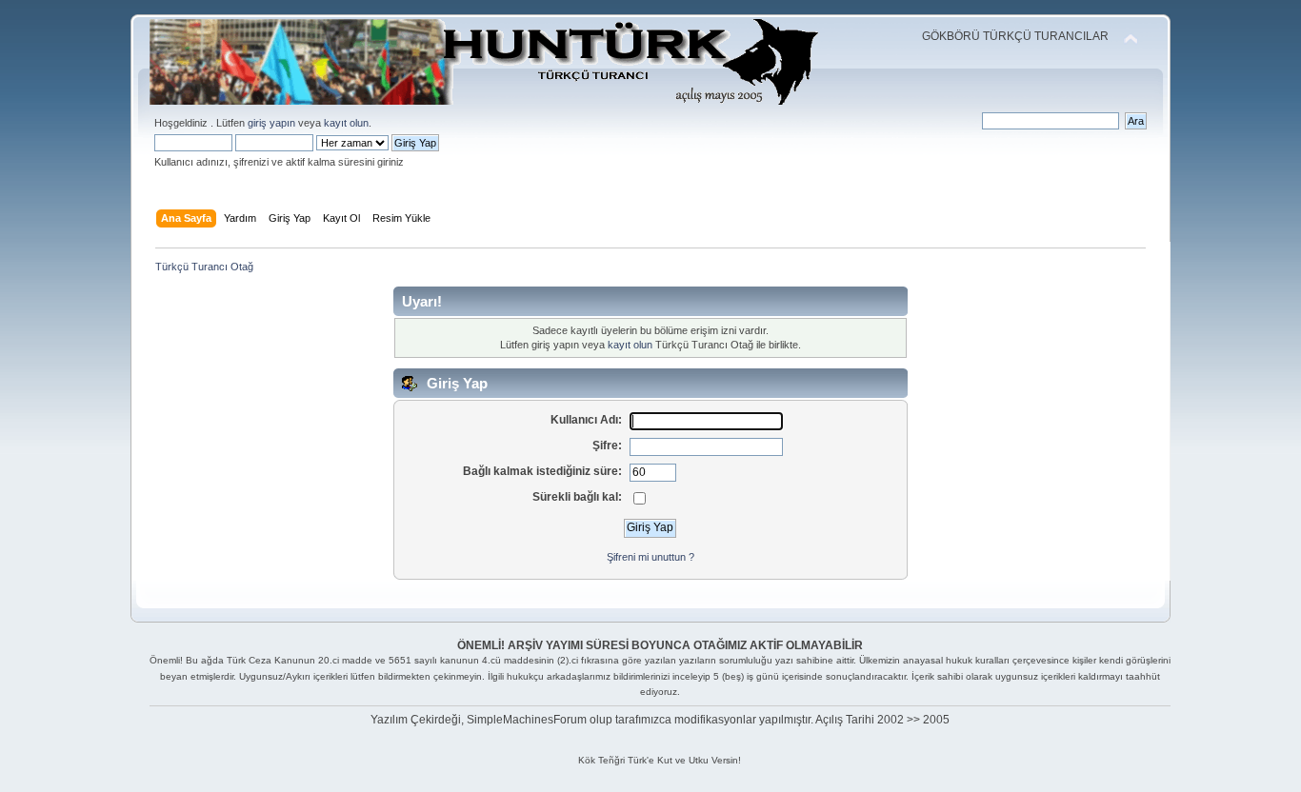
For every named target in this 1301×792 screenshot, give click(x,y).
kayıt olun (346, 123)
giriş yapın (271, 123)
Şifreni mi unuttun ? (650, 557)
